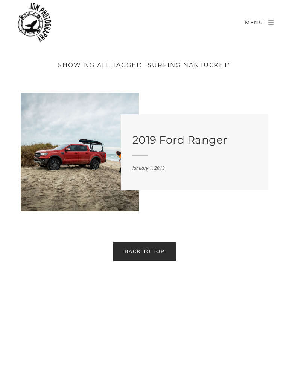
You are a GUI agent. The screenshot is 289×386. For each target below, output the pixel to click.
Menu (254, 22)
